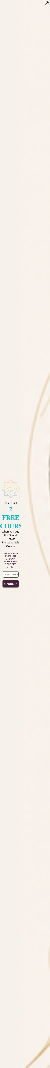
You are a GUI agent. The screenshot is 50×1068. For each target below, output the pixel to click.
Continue (10, 583)
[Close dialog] (47, 3)
